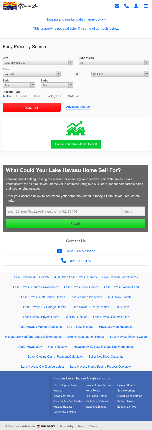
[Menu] (146, 5)
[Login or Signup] (136, 5)
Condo (23, 96)
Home (9, 96)
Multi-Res (73, 96)
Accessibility (66, 426)
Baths (44, 80)
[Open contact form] (117, 5)
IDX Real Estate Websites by (20, 426)
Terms (81, 426)
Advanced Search (78, 106)
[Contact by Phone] (126, 5)
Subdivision (86, 58)
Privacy (93, 426)
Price (6, 69)
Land (36, 96)
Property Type (11, 92)
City (5, 58)
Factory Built (53, 96)
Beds (6, 80)
